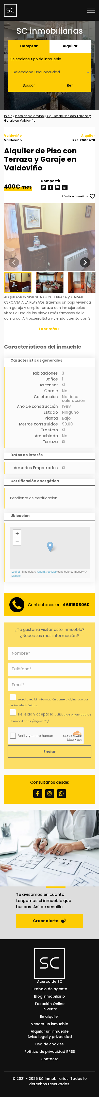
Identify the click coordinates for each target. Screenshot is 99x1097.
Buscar (29, 85)
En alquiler (49, 1016)
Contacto (50, 1058)
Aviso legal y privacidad (49, 1036)
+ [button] (17, 533)
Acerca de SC (49, 981)
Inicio (8, 116)
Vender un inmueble (49, 1023)
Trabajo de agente (49, 988)
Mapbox (16, 575)
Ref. (70, 85)
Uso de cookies (49, 1044)
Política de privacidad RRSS (49, 1051)
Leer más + (49, 328)
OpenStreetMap (47, 571)
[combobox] (49, 72)
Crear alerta (46, 920)
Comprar (29, 46)
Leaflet (15, 571)
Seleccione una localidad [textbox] (36, 72)
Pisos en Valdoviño (29, 116)
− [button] (17, 541)
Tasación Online (49, 1003)
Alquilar (70, 46)
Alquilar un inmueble (50, 1031)
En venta (49, 1009)
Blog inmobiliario (49, 996)
